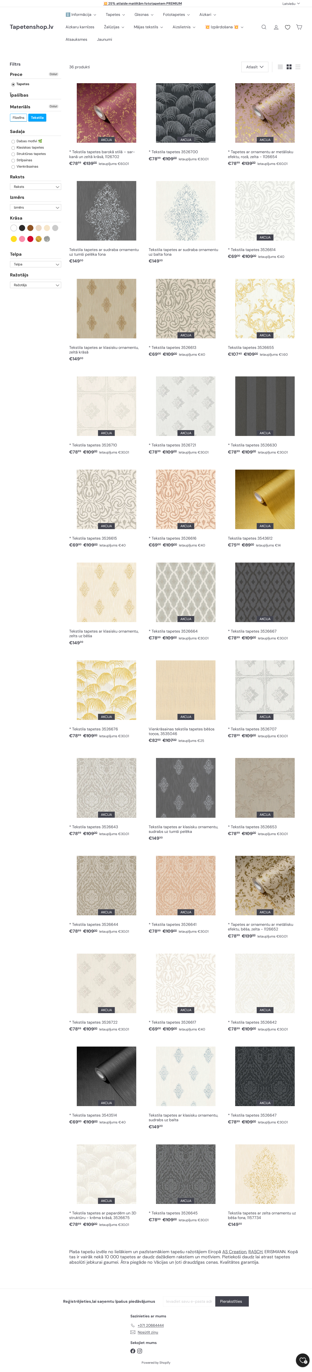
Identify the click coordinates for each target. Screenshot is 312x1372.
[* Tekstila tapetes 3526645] (186, 1182)
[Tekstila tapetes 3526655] (265, 316)
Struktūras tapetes (31, 153)
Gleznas (142, 14)
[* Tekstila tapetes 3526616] (186, 507)
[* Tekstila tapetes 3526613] (186, 316)
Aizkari (205, 14)
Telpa (16, 254)
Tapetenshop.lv (31, 26)
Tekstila (37, 117)
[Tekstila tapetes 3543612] (265, 507)
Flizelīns (18, 117)
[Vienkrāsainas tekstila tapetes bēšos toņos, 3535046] (186, 700)
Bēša (39, 228)
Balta (14, 228)
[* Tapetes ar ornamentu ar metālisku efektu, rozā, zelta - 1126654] (265, 123)
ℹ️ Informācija (79, 14)
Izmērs (17, 197)
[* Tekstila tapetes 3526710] (106, 414)
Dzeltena (14, 239)
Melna (22, 228)
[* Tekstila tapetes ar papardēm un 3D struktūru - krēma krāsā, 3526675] (106, 1184)
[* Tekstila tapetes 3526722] (106, 991)
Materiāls (20, 107)
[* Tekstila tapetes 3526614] (265, 218)
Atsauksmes (76, 39)
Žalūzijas (112, 27)
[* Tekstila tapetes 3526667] (265, 600)
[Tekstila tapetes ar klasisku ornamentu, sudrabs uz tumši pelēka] (186, 798)
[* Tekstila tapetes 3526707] (265, 698)
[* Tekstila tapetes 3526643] (106, 796)
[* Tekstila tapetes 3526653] (265, 796)
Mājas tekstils (146, 27)
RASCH (255, 1252)
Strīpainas (24, 160)
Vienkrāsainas (27, 166)
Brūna (30, 228)
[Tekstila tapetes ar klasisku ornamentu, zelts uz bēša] (106, 603)
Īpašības (19, 95)
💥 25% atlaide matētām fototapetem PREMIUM (142, 3)
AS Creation (234, 1252)
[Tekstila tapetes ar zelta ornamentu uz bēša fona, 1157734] (265, 1184)
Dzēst (54, 74)
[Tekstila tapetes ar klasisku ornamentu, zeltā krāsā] (106, 319)
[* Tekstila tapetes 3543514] (106, 1084)
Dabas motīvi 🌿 (29, 141)
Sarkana (30, 239)
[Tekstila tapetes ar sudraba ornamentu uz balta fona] (186, 221)
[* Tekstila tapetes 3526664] (186, 600)
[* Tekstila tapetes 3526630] (265, 414)
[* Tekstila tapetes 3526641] (186, 893)
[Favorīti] (287, 27)
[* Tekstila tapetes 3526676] (106, 698)
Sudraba (47, 239)
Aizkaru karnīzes (80, 27)
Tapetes (113, 14)
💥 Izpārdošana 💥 (222, 27)
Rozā (22, 239)
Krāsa (16, 218)
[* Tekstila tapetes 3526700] (186, 121)
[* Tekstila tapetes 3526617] (186, 991)
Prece (16, 74)
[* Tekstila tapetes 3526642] (265, 991)
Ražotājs (19, 275)
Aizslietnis (182, 27)
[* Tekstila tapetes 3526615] (106, 507)
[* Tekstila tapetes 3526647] (265, 1084)
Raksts (17, 177)
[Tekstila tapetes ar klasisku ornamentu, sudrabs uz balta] (186, 1087)
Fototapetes (174, 14)
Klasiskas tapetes (30, 147)
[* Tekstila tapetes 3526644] (106, 893)
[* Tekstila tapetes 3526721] (186, 414)
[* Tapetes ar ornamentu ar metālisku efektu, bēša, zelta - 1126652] (265, 896)
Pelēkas (55, 228)
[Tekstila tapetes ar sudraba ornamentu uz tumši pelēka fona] (106, 221)
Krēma (47, 228)
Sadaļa (17, 131)
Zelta (39, 239)
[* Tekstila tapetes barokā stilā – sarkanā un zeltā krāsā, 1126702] (106, 123)
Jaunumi (104, 39)
